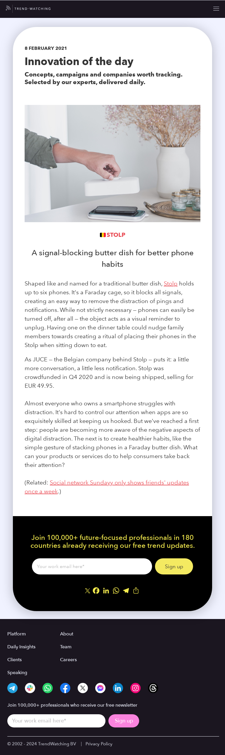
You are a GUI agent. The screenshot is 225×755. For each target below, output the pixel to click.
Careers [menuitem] (68, 660)
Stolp (116, 234)
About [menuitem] (66, 634)
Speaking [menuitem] (17, 672)
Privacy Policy (99, 744)
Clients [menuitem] (14, 660)
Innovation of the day (79, 61)
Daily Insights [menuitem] (21, 647)
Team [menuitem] (65, 647)
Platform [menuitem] (16, 634)
